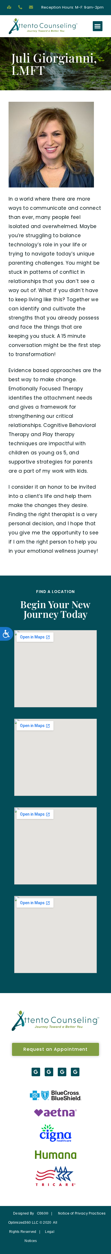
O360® (43, 1213)
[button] (98, 26)
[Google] (36, 1072)
